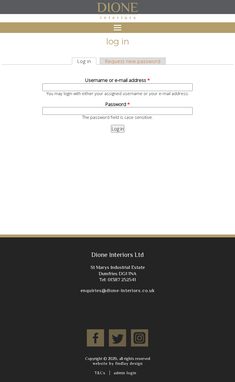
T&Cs (100, 373)
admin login (125, 373)
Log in (86, 61)
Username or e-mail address (117, 80)
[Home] (117, 19)
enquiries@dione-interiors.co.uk (118, 290)
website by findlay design (118, 363)
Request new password (132, 61)
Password (117, 104)
